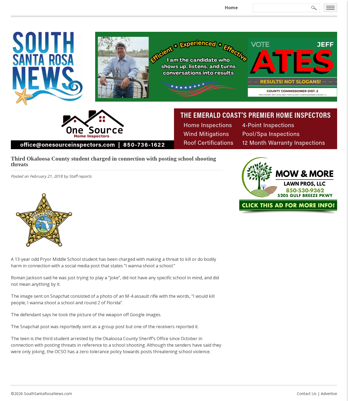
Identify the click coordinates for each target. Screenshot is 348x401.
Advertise (329, 393)
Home (231, 8)
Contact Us (306, 393)
